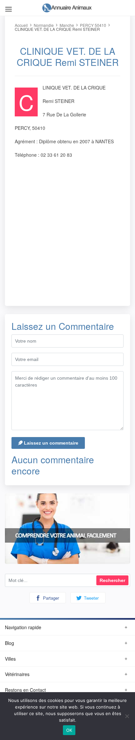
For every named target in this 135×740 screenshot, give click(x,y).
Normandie (44, 25)
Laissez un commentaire (50, 443)
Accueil (21, 25)
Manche (67, 25)
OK (69, 730)
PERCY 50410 (93, 25)
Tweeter (91, 598)
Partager (50, 598)
